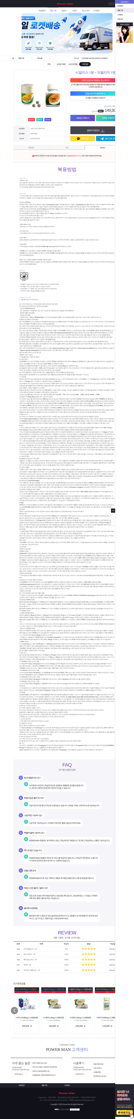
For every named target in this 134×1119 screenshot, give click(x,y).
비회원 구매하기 (82, 118)
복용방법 (31, 147)
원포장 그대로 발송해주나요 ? (41, 1071)
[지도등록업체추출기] (30, 1003)
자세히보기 (18, 1074)
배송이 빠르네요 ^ (98, 1064)
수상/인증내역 (73, 1109)
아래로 (113, 523)
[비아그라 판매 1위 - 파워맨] (65, 3)
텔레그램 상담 (110, 139)
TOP (113, 510)
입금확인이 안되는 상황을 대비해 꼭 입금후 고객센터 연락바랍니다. (100, 58)
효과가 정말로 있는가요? (39, 1063)
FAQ (66, 147)
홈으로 (13, 58)
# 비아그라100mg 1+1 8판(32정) (110, 1017)
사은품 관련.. (97, 1072)
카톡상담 (85, 139)
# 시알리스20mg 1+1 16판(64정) (30, 1017)
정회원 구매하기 (108, 118)
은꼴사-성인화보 (124, 24)
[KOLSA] (57, 1109)
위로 (113, 519)
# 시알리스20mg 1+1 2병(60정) (84, 1017)
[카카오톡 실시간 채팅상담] (124, 1101)
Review (102, 147)
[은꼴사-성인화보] (124, 34)
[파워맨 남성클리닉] (67, 1093)
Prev (14, 1010)
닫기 (113, 515)
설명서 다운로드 (93, 130)
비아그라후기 (97, 1068)
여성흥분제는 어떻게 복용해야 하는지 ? (44, 1075)
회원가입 (111, 4)
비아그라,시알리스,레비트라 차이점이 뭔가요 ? (45, 1067)
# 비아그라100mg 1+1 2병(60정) (57, 1017)
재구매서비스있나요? (99, 1076)
